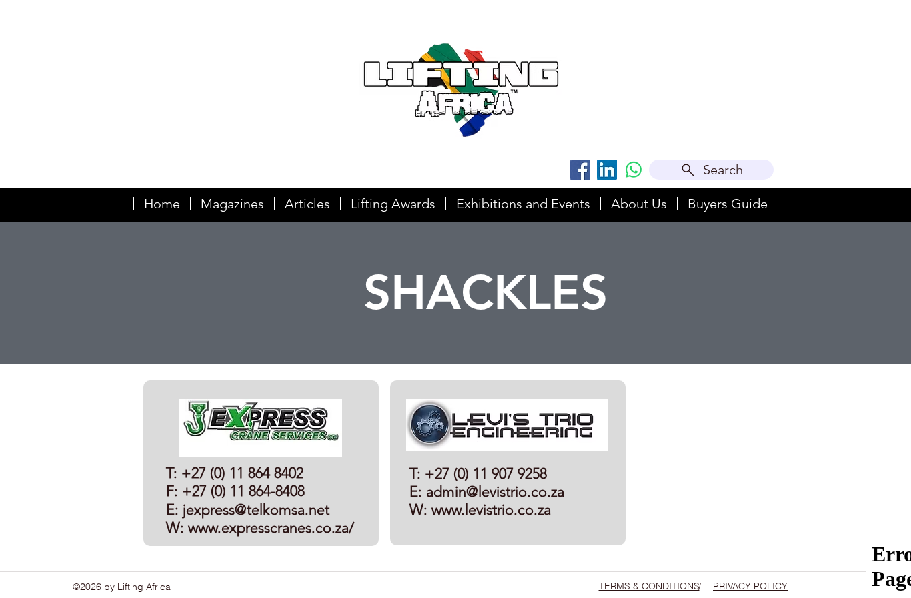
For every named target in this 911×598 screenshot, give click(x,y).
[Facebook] (580, 170)
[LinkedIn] (607, 170)
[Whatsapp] (634, 170)
